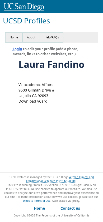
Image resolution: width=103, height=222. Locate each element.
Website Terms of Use (36, 201)
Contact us (70, 208)
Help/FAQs (51, 37)
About (31, 37)
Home (14, 37)
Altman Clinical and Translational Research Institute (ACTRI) (60, 179)
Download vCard (33, 101)
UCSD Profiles (26, 21)
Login (17, 49)
